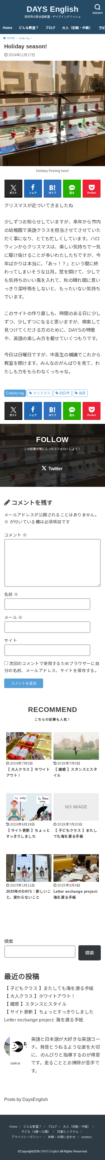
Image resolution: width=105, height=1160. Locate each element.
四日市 (64, 393)
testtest (86, 1137)
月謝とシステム (68, 1131)
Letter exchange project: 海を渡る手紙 (43, 1019)
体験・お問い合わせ (62, 1137)
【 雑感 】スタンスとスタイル (35, 1004)
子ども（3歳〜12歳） (36, 1131)
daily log (17, 393)
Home (7, 28)
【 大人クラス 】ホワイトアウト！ (40, 996)
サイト (10, 640)
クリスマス (41, 393)
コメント (15, 535)
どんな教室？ (29, 28)
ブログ (50, 28)
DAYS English (52, 9)
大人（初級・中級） (77, 28)
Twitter (55, 468)
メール (13, 617)
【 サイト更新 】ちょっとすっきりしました (49, 1011)
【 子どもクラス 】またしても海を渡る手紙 (49, 988)
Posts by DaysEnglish (26, 1099)
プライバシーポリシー (26, 1137)
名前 (11, 594)
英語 (82, 393)
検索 (8, 941)
